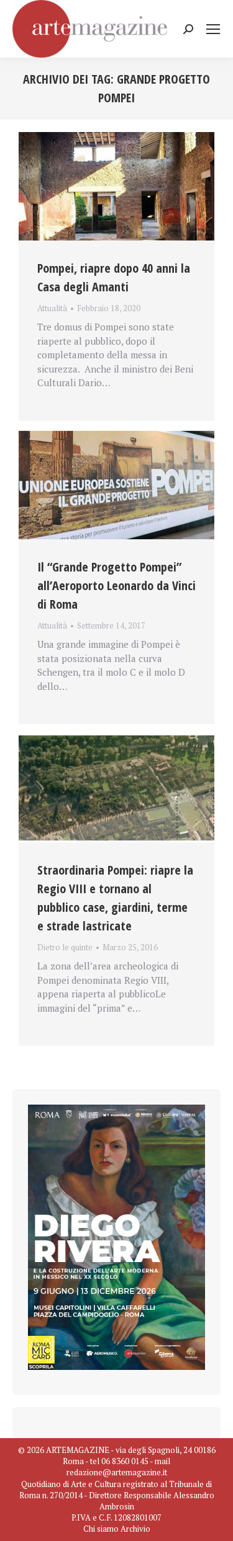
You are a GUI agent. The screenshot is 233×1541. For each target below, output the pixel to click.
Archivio (135, 1528)
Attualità (52, 308)
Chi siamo (101, 1528)
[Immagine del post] (116, 186)
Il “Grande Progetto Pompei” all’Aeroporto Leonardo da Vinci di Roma (116, 585)
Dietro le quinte (65, 947)
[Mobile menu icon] (213, 29)
